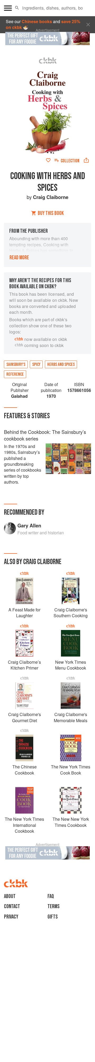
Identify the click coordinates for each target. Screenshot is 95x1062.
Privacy (11, 916)
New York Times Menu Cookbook (70, 665)
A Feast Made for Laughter (24, 613)
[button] (17, 8)
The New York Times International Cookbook (24, 825)
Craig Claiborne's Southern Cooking (71, 613)
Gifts (53, 916)
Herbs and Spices (61, 364)
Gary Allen (29, 525)
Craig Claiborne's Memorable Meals (70, 717)
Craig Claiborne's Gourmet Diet (24, 717)
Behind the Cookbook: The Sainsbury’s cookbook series (45, 435)
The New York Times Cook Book (70, 770)
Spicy (36, 364)
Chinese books (37, 21)
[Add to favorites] (48, 160)
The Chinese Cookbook (24, 770)
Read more (19, 257)
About (10, 896)
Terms (54, 906)
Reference (15, 374)
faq (51, 896)
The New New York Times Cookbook (71, 822)
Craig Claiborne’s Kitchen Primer (24, 665)
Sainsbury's (15, 364)
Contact (12, 906)
